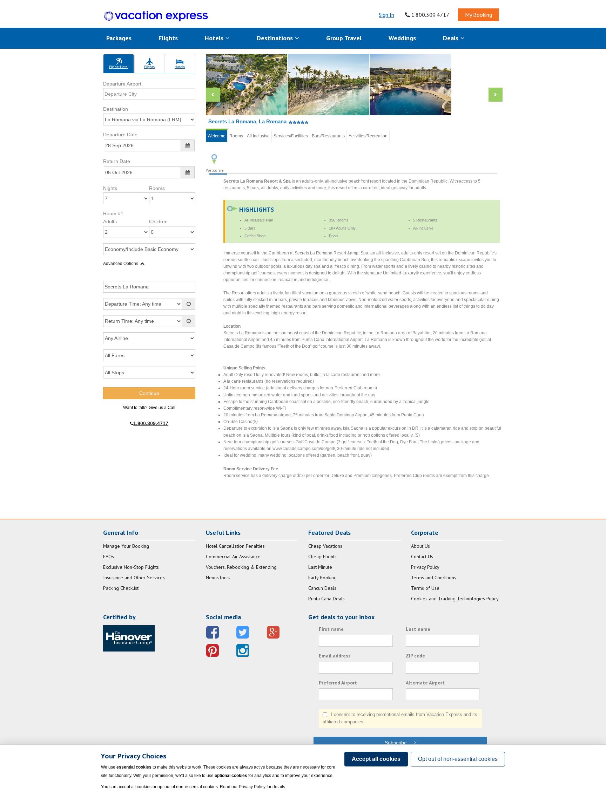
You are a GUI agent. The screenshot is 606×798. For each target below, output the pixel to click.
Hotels (215, 38)
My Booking (478, 14)
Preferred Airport (338, 683)
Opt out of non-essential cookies (458, 759)
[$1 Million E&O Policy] (129, 638)
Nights (110, 188)
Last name (418, 629)
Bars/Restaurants (328, 136)
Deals (451, 38)
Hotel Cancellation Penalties (235, 546)
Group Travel (344, 38)
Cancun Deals (322, 588)
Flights (168, 38)
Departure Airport (122, 84)
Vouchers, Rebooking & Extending (241, 567)
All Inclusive (258, 136)
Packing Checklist (121, 588)
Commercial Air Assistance (233, 556)
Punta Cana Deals (326, 598)
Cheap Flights (322, 556)
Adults (110, 221)
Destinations (276, 38)
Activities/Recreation (368, 136)
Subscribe (399, 742)
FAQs (108, 556)
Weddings (402, 38)
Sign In (386, 14)
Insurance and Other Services (134, 577)
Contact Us (422, 556)
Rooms (157, 188)
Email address (335, 656)
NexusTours (218, 577)
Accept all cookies (376, 759)
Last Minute (320, 567)
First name (331, 629)
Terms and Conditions (433, 577)
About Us (420, 546)
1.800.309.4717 (429, 14)
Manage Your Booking (126, 546)
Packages (119, 38)
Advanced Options (120, 263)
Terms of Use (425, 588)
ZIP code (415, 656)
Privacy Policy (425, 567)
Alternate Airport (425, 683)
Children (158, 221)
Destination (115, 109)
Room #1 (113, 213)
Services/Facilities (291, 136)
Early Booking (322, 577)
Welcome (216, 136)
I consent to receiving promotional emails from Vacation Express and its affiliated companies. (400, 718)
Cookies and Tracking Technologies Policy (455, 598)
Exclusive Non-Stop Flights (131, 567)
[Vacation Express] (156, 16)
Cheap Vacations (325, 546)
